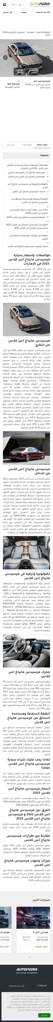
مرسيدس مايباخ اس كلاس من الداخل (26, 177)
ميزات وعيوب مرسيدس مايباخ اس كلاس (28, 246)
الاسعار (10, 145)
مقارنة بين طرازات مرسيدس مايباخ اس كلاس (28, 237)
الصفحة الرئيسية (43, 32)
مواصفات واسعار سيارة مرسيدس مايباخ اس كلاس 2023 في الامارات (27, 167)
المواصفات (26, 145)
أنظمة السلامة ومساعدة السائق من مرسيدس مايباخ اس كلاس (29, 201)
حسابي (6, 12)
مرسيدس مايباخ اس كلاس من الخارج (27, 173)
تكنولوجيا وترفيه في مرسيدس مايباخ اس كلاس (28, 186)
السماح (44, 1015)
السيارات (30, 32)
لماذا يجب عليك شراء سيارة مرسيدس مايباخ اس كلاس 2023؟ (29, 212)
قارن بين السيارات (43, 12)
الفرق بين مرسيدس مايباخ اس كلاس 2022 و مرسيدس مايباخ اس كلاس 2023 (27, 227)
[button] (47, 58)
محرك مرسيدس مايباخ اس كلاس (28, 192)
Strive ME (42, 986)
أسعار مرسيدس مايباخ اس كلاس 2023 (26, 217)
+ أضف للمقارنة (41, 946)
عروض (24, 12)
